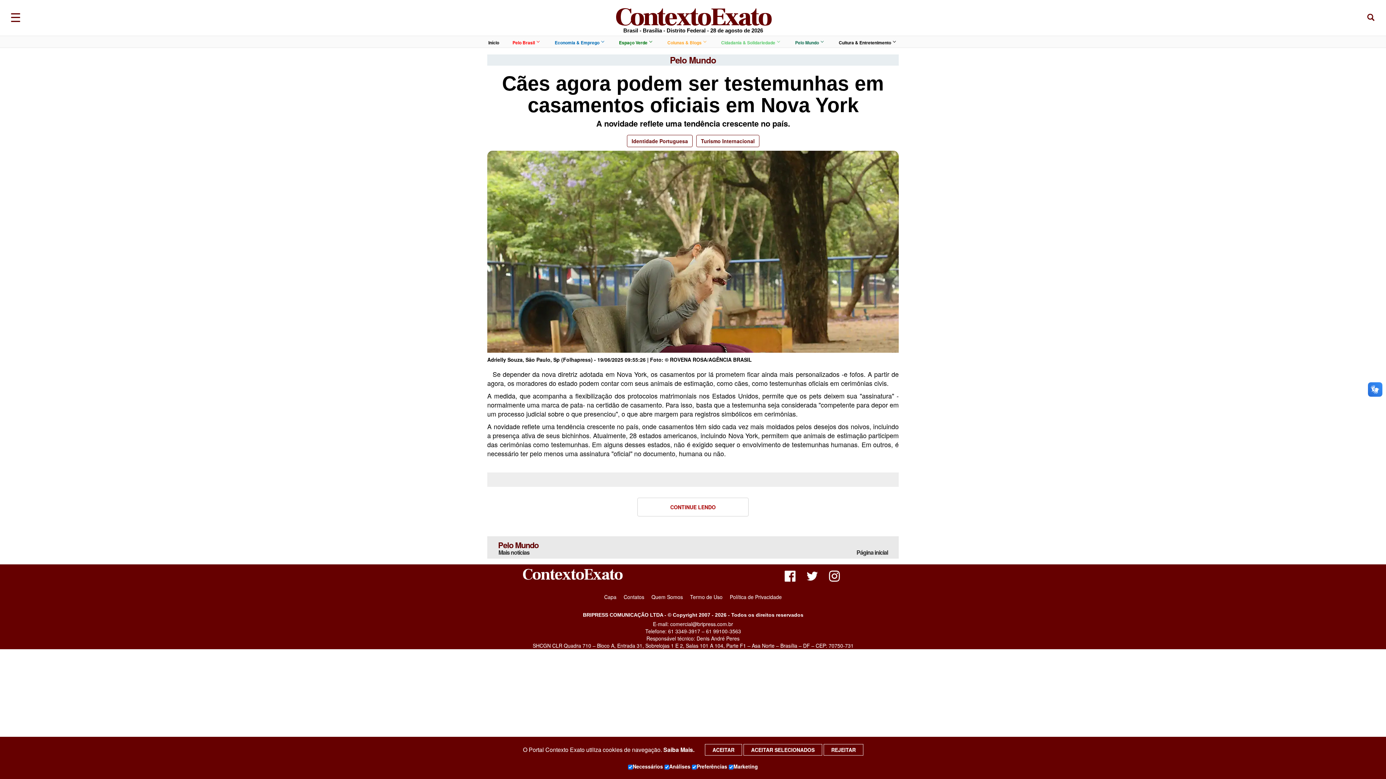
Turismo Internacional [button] (728, 141)
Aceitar (723, 749)
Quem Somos (667, 596)
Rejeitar (843, 749)
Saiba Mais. (678, 749)
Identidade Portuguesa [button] (660, 141)
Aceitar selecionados (783, 749)
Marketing (745, 766)
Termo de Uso (706, 596)
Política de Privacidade (756, 596)
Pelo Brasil (524, 42)
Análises (679, 766)
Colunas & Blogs (684, 42)
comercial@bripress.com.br (701, 624)
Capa (610, 596)
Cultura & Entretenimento (865, 42)
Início (493, 42)
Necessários (648, 766)
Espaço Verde (633, 42)
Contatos (634, 596)
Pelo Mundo (807, 42)
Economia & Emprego (577, 42)
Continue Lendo (693, 507)
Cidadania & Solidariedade (748, 42)
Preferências (712, 766)
